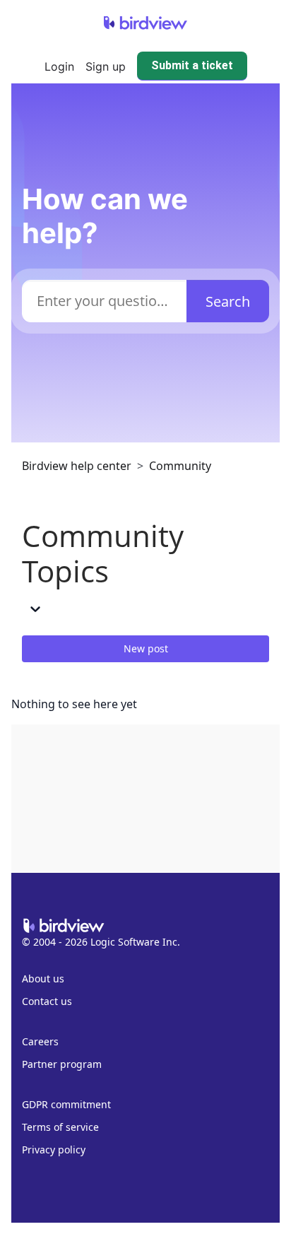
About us (43, 978)
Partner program (62, 1064)
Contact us (47, 1001)
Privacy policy (53, 1149)
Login (59, 66)
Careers (40, 1041)
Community (180, 466)
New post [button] (146, 648)
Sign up (105, 66)
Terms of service (60, 1127)
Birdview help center (76, 466)
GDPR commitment (66, 1104)
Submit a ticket (192, 65)
